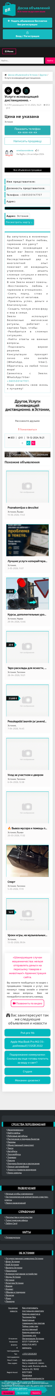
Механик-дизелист (27, 1080)
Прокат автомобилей (18, 1166)
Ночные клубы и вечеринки (19, 1193)
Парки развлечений (15, 1203)
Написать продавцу (27, 141)
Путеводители (12, 1237)
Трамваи (11, 1157)
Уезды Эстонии (13, 1276)
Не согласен (22, 1393)
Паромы (11, 1142)
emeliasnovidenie (24, 150)
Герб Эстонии (12, 1264)
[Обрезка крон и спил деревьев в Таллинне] (27, 454)
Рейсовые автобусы (17, 1136)
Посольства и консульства (18, 1217)
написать (26, 1347)
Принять (36, 1393)
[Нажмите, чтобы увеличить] (9, 153)
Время (8, 1286)
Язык (8, 1298)
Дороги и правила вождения (21, 1169)
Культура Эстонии (14, 1283)
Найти (50, 60)
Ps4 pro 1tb (27, 1032)
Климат (9, 1289)
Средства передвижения (28, 1124)
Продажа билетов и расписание (23, 1163)
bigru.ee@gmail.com (32, 1360)
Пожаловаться (28, 429)
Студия (27, 1071)
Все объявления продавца (27, 170)
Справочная (26, 1211)
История (9, 1280)
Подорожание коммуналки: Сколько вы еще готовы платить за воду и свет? (27, 1058)
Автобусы (12, 1151)
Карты (26, 1231)
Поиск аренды (14, 1172)
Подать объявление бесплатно (29, 22)
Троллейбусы (14, 1154)
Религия (9, 1295)
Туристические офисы (16, 1220)
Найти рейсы (13, 1132)
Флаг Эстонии (12, 1261)
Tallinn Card (11, 1223)
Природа (10, 1301)
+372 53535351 (29, 1353)
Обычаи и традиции (15, 1292)
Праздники (11, 1270)
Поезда (11, 1160)
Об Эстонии (26, 1252)
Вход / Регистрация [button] (27, 36)
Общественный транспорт (20, 1145)
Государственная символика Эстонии (24, 1258)
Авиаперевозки (15, 1129)
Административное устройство (21, 1273)
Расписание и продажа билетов (23, 1139)
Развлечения (26, 1188)
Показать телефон (28, 130)
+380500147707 (18, 380)
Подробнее (8, 1393)
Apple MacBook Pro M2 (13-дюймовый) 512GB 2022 (27, 1043)
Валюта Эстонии (13, 1267)
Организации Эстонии (33, 1338)
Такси (10, 1148)
